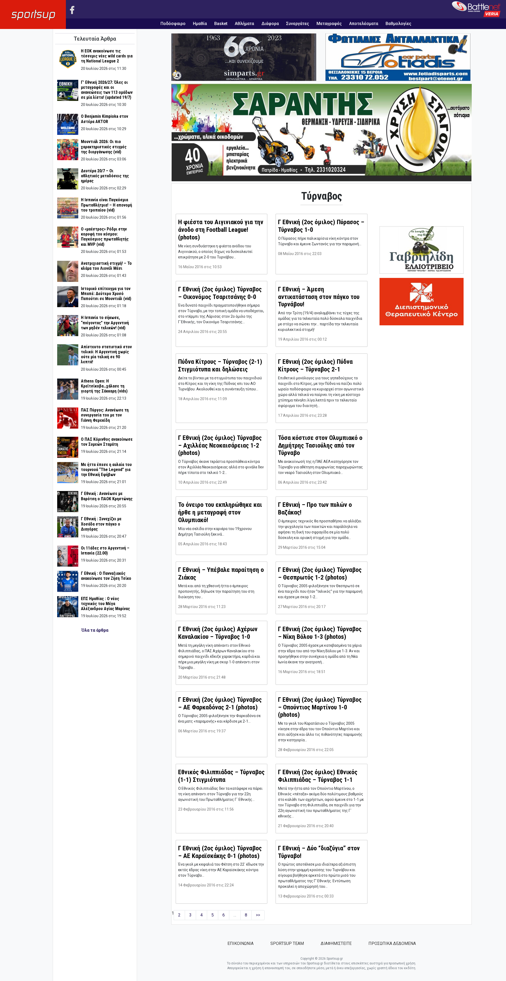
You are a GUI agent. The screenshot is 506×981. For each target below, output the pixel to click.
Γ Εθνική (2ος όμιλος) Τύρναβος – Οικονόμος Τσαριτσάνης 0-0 (220, 293)
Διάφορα (270, 23)
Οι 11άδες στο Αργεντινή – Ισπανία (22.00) (105, 551)
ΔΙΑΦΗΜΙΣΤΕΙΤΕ (336, 943)
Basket (220, 23)
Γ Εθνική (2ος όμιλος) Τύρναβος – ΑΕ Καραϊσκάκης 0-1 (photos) (220, 852)
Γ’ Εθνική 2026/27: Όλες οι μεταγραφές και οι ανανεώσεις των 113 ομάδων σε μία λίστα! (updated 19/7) (107, 90)
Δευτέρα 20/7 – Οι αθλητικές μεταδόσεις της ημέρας (105, 175)
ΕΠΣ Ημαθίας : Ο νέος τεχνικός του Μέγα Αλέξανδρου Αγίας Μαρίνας (105, 603)
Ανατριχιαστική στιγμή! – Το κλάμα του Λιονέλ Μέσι (106, 266)
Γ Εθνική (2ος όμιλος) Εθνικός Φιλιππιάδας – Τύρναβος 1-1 (317, 775)
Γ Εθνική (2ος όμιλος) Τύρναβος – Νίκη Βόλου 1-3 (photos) (320, 632)
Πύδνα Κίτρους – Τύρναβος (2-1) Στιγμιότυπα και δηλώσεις (220, 365)
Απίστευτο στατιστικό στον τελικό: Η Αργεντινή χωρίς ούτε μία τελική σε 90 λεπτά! (106, 354)
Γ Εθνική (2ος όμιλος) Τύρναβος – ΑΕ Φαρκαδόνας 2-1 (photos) (220, 703)
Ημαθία (200, 23)
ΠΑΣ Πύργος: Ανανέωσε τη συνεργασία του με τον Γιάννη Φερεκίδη (105, 415)
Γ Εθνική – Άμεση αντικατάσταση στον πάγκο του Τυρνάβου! (318, 297)
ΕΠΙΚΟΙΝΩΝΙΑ (240, 943)
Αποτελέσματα (363, 23)
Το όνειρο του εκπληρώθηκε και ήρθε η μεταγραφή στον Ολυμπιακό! (220, 512)
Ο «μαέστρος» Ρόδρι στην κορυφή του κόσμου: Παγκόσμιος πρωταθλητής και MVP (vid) (105, 237)
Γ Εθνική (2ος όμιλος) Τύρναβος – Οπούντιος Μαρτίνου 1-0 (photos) (320, 707)
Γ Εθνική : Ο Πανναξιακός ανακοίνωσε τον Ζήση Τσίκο (106, 576)
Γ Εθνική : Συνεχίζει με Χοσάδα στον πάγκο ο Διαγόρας (101, 523)
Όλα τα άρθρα (94, 630)
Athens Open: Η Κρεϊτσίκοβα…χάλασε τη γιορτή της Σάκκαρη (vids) (104, 386)
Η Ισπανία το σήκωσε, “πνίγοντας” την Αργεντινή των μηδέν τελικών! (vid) (105, 322)
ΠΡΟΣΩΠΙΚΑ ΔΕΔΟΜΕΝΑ (392, 943)
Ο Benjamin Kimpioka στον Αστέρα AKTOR (104, 119)
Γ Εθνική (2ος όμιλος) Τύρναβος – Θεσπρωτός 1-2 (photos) (320, 573)
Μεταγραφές (329, 23)
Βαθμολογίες (398, 23)
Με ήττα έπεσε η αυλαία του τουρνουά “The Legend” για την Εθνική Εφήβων (106, 469)
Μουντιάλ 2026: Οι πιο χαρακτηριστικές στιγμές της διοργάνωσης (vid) (103, 146)
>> (258, 915)
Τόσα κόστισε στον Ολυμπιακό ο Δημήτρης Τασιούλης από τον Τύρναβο (320, 445)
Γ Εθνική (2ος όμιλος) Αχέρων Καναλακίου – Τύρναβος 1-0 (217, 632)
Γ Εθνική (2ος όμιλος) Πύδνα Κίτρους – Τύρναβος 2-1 (315, 365)
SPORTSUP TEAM (287, 943)
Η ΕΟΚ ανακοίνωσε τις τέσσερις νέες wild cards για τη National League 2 (107, 55)
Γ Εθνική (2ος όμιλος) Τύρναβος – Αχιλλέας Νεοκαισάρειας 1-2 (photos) (220, 445)
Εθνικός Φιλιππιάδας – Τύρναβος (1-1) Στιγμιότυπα (221, 775)
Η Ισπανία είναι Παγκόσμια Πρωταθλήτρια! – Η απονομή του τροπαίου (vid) (106, 204)
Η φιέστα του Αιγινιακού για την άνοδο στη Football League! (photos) (220, 229)
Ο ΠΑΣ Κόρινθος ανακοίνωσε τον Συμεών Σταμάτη (107, 442)
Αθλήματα (244, 23)
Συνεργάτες (297, 23)
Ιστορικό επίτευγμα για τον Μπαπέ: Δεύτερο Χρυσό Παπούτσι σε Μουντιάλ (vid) (106, 293)
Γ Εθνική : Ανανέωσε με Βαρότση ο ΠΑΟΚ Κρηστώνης (107, 496)
